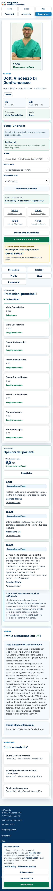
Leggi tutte (26, 473)
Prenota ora (43, 14)
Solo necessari (26, 872)
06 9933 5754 (8, 824)
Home (9, 9)
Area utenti (9, 14)
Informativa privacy (27, 866)
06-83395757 (14, 253)
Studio (6, 153)
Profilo (13, 276)
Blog (43, 9)
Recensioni (13, 282)
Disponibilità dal (11, 175)
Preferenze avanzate (26, 188)
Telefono (39, 270)
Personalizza (26, 878)
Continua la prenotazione (26, 239)
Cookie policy (10, 866)
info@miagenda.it (8, 830)
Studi (39, 276)
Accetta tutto (26, 884)
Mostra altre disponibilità (26, 232)
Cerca (26, 9)
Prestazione (9, 164)
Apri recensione (13, 502)
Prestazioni (13, 270)
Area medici (26, 14)
